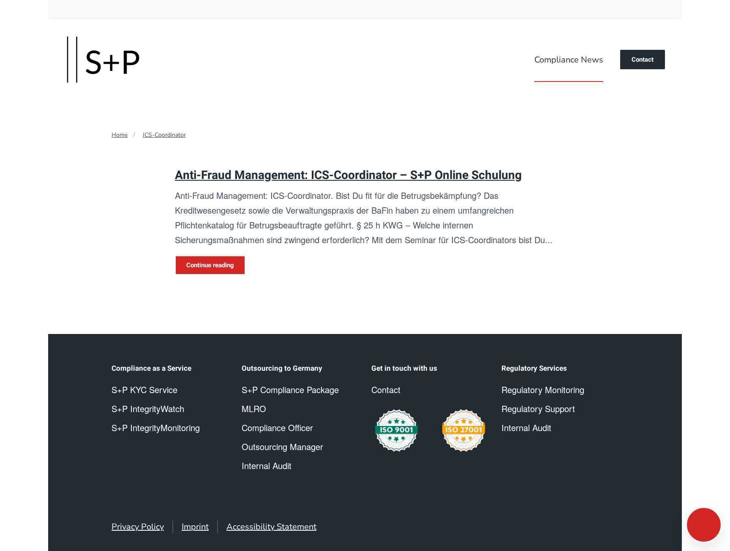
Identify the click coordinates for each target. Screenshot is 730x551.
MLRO (254, 408)
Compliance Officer (277, 427)
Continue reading (210, 265)
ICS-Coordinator (164, 135)
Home (120, 135)
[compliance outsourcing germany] (464, 430)
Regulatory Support (538, 408)
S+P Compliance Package (290, 389)
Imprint (195, 526)
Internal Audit (526, 427)
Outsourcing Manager (282, 446)
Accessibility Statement (271, 526)
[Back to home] (103, 59)
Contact (643, 59)
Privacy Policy (138, 526)
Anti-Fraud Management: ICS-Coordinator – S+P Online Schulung (348, 175)
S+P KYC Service (144, 389)
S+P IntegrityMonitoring (156, 427)
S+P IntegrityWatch (148, 408)
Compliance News (568, 59)
